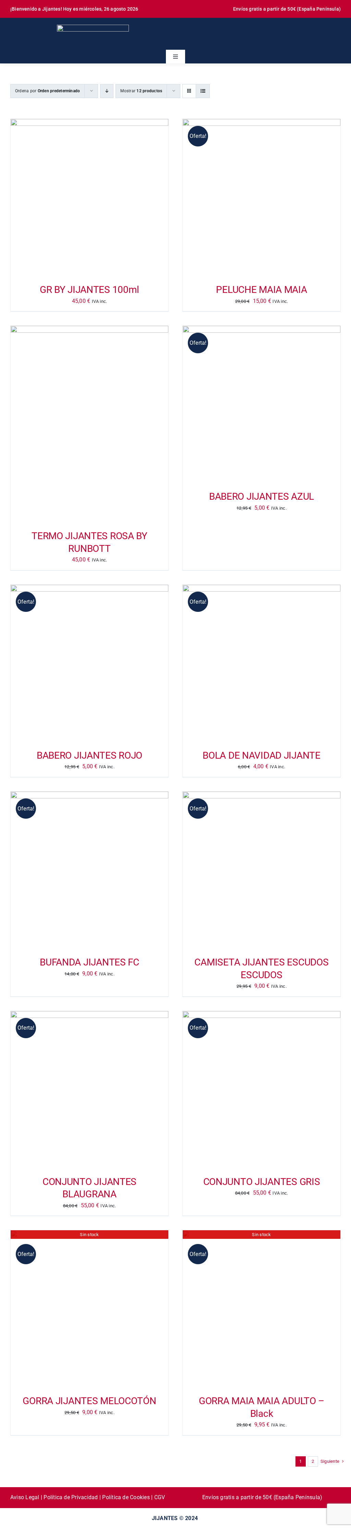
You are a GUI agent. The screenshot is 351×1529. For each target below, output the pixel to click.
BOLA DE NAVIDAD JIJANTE (261, 755)
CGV (159, 1497)
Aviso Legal (24, 1497)
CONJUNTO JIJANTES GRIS (261, 1181)
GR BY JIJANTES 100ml (89, 289)
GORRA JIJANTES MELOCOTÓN (89, 1401)
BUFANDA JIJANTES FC (89, 962)
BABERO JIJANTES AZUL (261, 496)
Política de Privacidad (71, 1497)
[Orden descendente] (106, 91)
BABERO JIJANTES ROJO (89, 755)
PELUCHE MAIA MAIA (261, 289)
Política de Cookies (126, 1497)
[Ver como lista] (202, 91)
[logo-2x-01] (93, 27)
